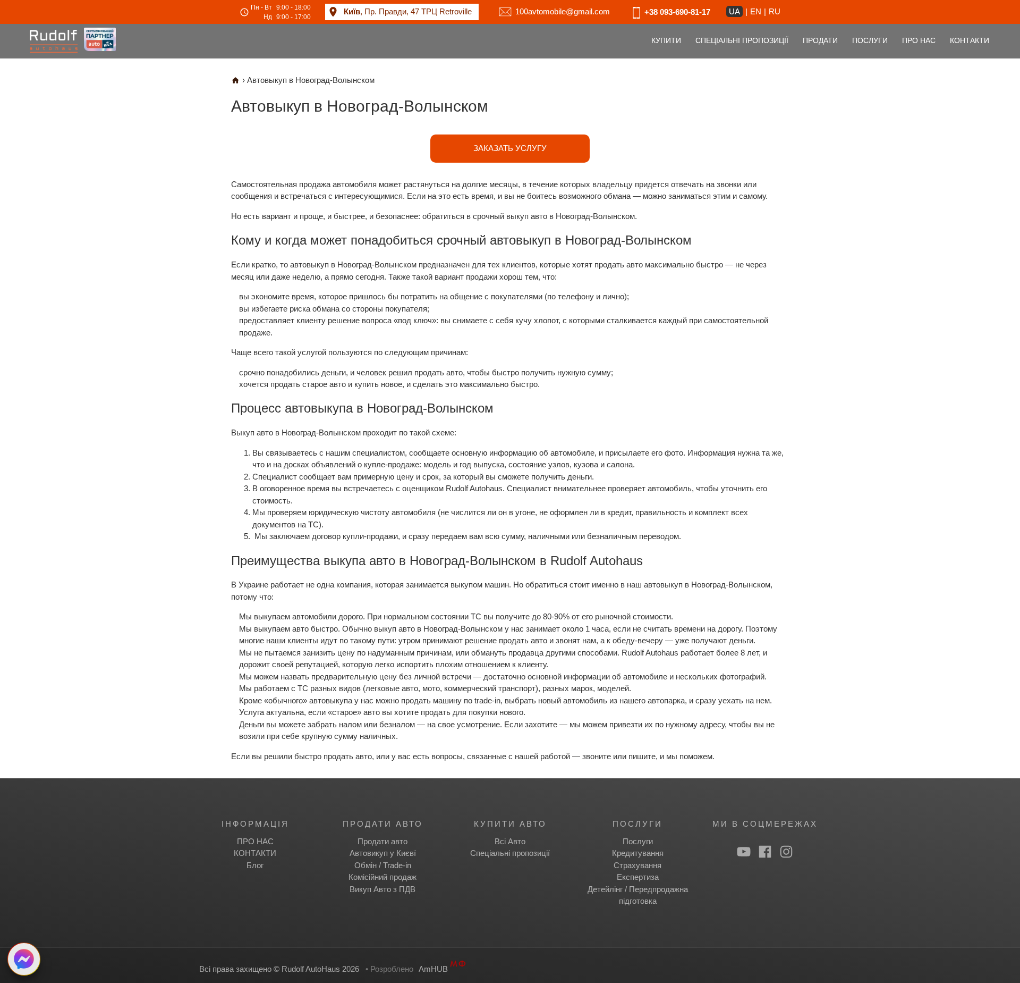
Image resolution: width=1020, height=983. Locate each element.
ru (774, 11)
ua (734, 11)
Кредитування (638, 853)
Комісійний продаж (382, 876)
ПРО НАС (919, 41)
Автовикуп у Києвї (383, 853)
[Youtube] (743, 852)
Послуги (638, 841)
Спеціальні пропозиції (510, 853)
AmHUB (433, 968)
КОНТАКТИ (969, 41)
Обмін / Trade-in (382, 865)
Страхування (637, 865)
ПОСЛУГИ (870, 41)
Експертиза (638, 876)
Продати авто (382, 841)
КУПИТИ (666, 41)
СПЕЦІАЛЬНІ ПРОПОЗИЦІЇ (741, 41)
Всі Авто (510, 841)
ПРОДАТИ (820, 41)
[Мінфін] (458, 968)
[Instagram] (786, 852)
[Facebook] (765, 852)
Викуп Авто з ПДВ (382, 889)
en (755, 11)
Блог (255, 865)
